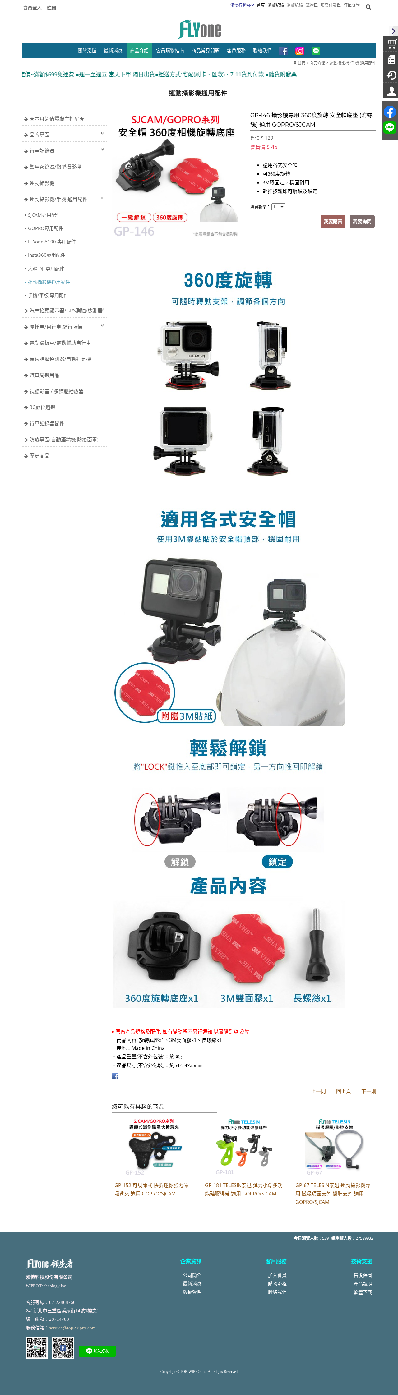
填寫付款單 (331, 5)
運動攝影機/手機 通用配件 (352, 63)
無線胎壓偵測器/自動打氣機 (60, 359)
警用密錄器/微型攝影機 (55, 166)
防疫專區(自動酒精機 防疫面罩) (64, 439)
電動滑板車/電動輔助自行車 (60, 342)
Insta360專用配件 (46, 255)
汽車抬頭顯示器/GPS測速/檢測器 (66, 310)
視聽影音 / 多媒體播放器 (57, 391)
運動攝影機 (42, 183)
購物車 (312, 5)
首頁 (302, 63)
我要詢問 (362, 221)
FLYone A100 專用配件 (52, 241)
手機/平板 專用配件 (48, 295)
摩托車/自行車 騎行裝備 (56, 326)
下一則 (368, 1091)
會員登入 (32, 7)
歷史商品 (39, 455)
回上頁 (343, 1091)
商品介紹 (317, 63)
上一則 (318, 1091)
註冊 (51, 7)
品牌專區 (39, 134)
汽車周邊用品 (44, 375)
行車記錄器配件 (47, 423)
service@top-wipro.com (72, 1327)
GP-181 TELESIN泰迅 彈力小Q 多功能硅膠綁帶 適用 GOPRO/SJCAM (244, 1189)
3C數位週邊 (42, 407)
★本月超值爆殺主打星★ (57, 118)
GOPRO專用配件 (45, 228)
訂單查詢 (352, 5)
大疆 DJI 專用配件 (46, 268)
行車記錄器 (42, 150)
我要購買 (333, 221)
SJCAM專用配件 (44, 215)
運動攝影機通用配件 (49, 282)
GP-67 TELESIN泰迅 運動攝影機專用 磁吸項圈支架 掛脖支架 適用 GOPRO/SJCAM (332, 1193)
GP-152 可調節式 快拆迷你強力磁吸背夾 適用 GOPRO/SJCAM (151, 1189)
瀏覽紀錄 (295, 5)
